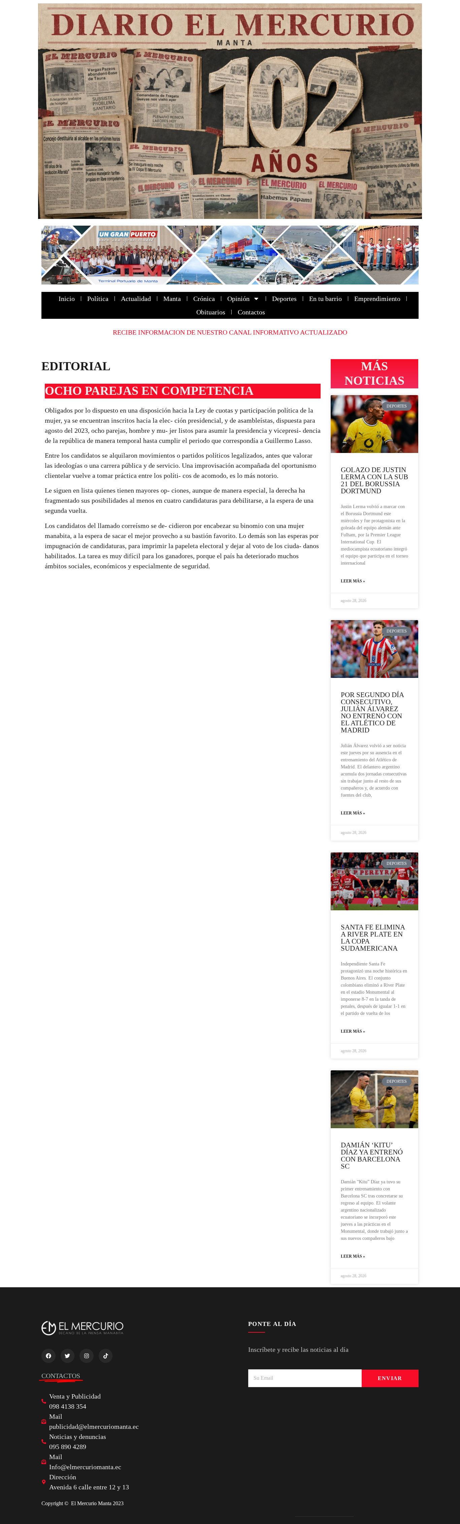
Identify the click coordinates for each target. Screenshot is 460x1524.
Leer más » (353, 581)
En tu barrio (325, 298)
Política (97, 298)
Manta (172, 298)
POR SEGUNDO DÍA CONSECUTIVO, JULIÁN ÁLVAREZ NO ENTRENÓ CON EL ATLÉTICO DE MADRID (372, 712)
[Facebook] (48, 1356)
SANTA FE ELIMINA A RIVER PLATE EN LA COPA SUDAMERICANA (373, 937)
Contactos (251, 312)
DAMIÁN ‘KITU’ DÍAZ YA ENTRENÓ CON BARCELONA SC (372, 1155)
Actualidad (136, 298)
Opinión (238, 298)
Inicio (67, 298)
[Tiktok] (106, 1356)
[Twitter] (68, 1356)
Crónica (204, 298)
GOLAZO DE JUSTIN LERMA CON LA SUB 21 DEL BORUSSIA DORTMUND (374, 480)
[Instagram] (86, 1356)
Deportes (284, 298)
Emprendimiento (377, 298)
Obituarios (210, 312)
